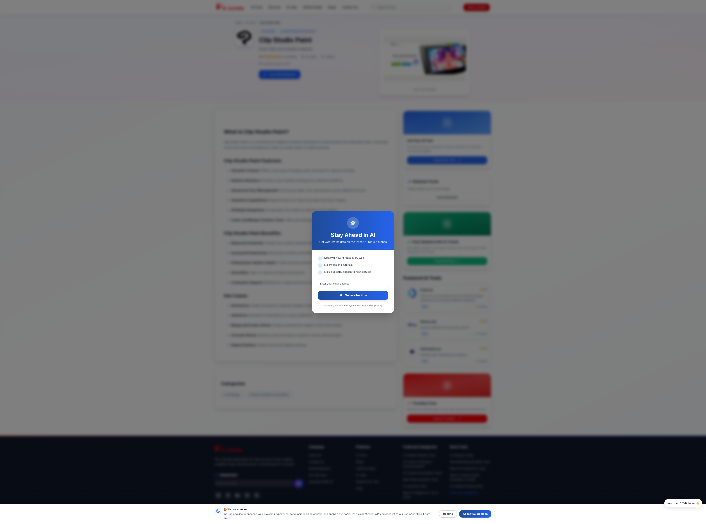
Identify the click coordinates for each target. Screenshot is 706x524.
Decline (448, 514)
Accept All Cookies (475, 514)
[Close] (388, 217)
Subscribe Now (356, 295)
